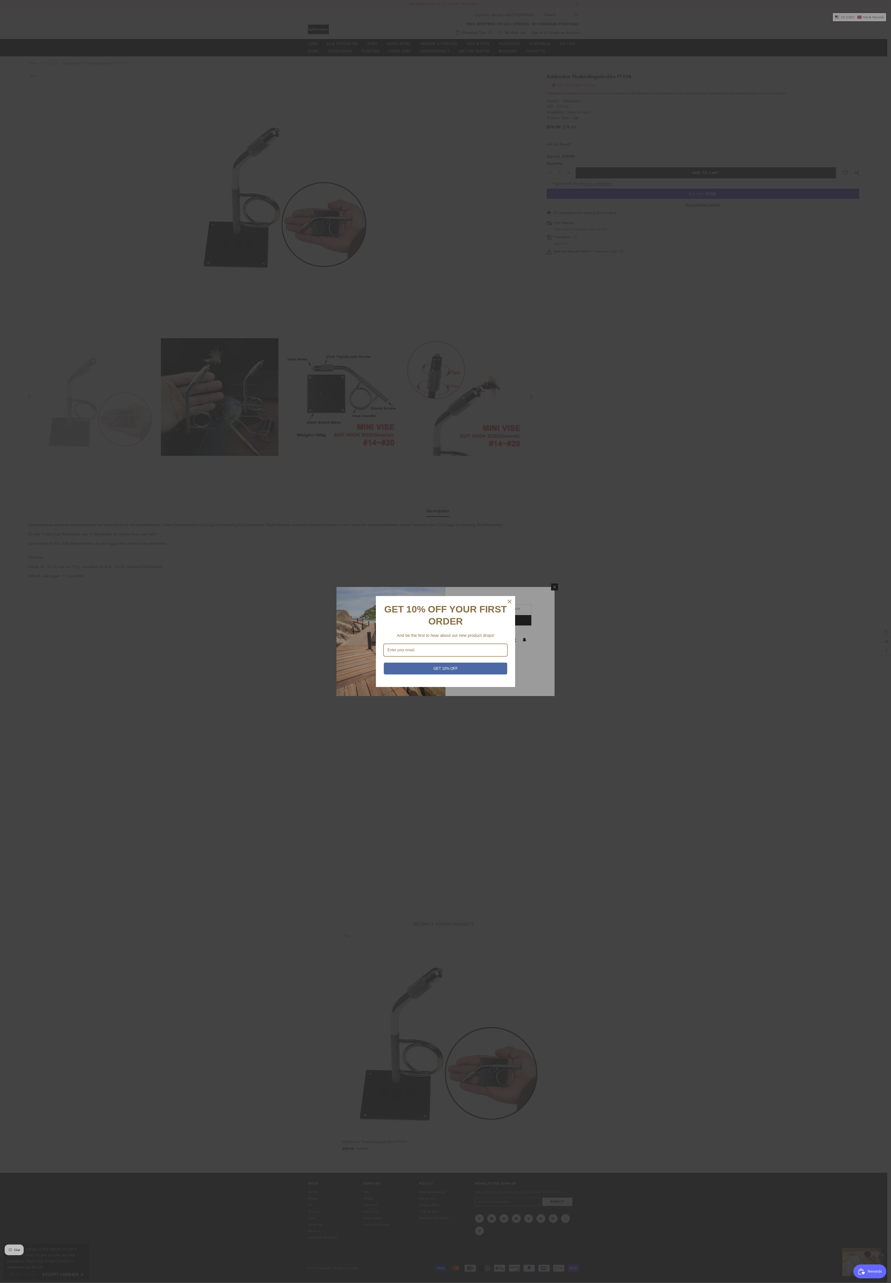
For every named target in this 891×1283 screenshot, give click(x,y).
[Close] (509, 601)
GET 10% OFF (445, 669)
